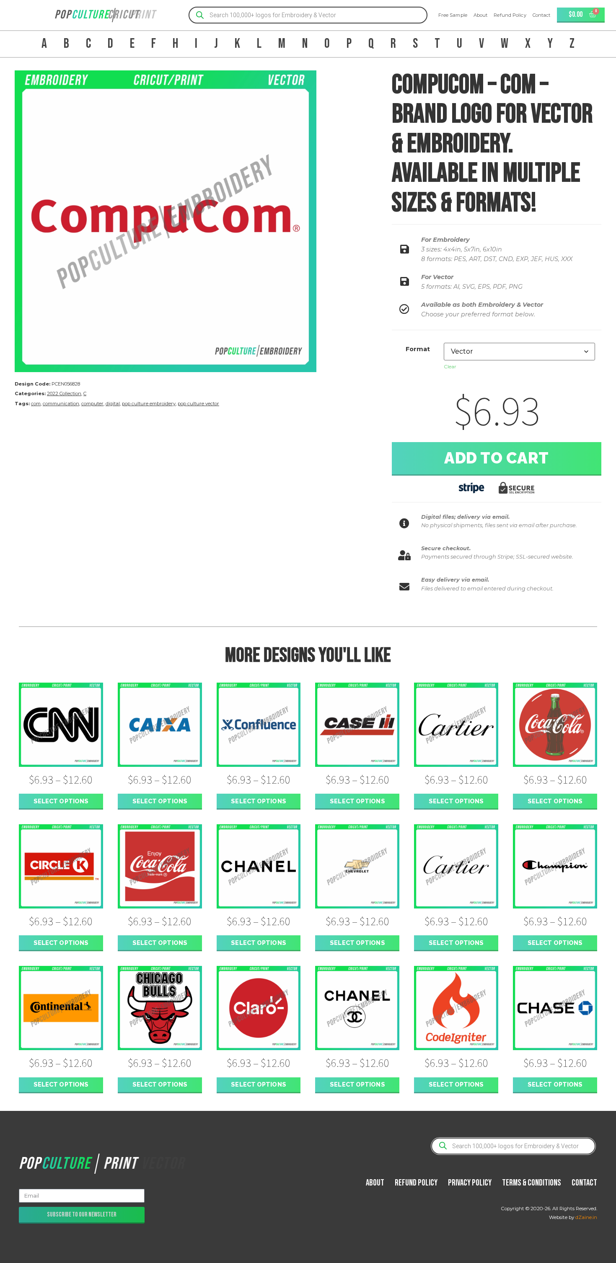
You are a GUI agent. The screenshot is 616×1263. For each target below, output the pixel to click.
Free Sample (452, 15)
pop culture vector (198, 403)
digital (113, 403)
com (36, 403)
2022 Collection (64, 393)
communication (61, 403)
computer (92, 403)
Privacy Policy (470, 1183)
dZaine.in (586, 1217)
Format (418, 349)
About (481, 15)
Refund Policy (510, 15)
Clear (450, 366)
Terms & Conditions (531, 1183)
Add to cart (496, 458)
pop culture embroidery (149, 403)
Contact (542, 15)
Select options (61, 801)
